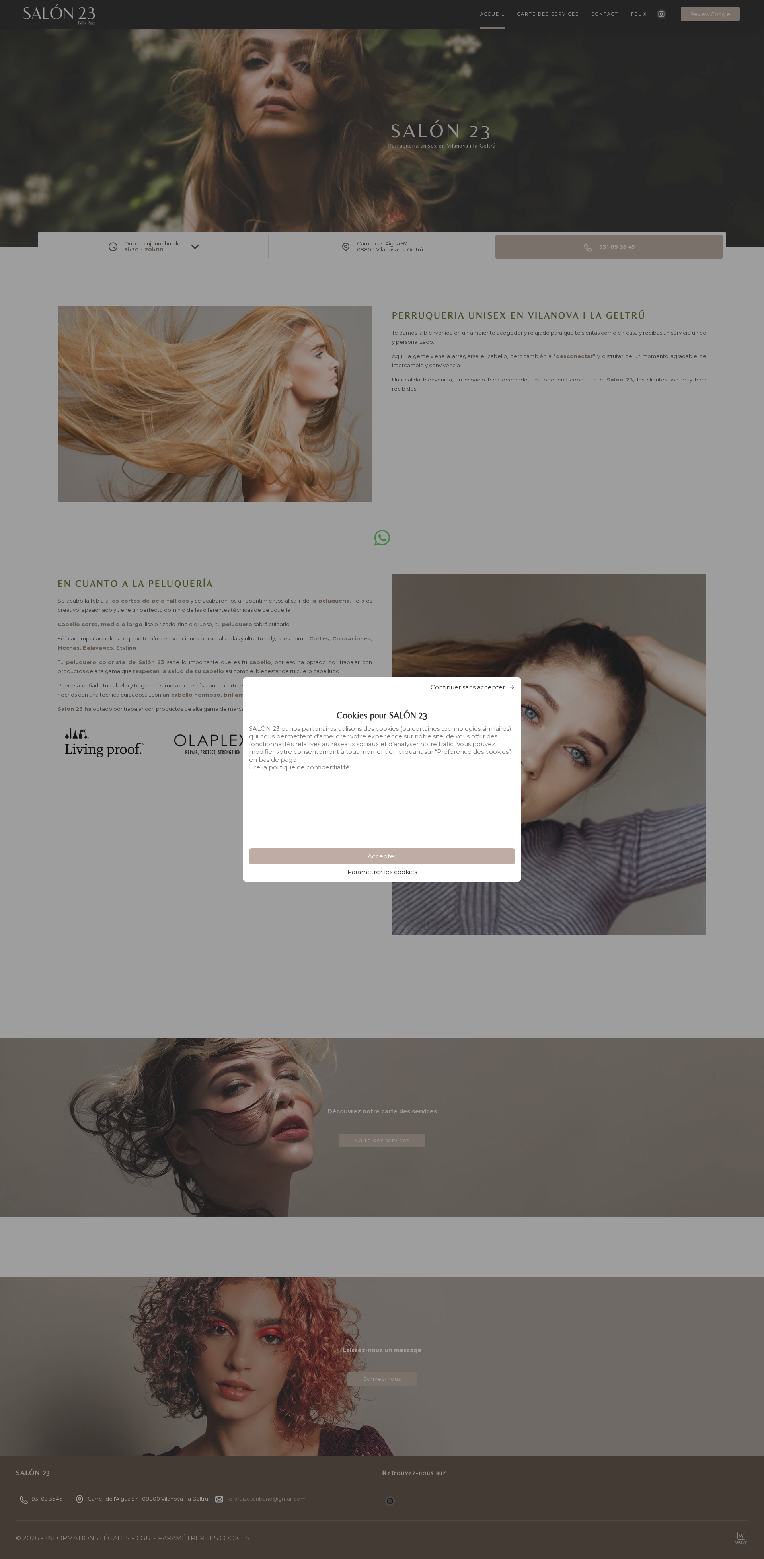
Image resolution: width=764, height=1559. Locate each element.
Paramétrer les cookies (382, 871)
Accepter (382, 856)
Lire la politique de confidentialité (299, 767)
